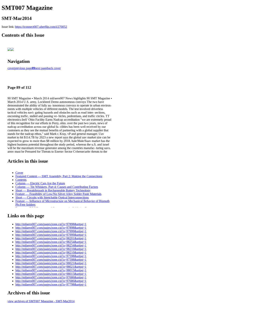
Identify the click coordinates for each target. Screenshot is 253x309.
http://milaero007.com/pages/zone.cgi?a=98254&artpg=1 (50, 242)
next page (41, 68)
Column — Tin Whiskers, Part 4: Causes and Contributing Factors (56, 187)
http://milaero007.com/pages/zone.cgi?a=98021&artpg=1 (50, 263)
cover (11, 68)
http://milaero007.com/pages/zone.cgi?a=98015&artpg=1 (50, 270)
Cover (19, 172)
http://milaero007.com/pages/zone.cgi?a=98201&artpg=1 (50, 238)
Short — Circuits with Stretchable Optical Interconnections (52, 197)
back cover (54, 68)
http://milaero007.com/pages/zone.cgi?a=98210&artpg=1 (50, 249)
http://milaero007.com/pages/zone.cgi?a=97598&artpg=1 (50, 256)
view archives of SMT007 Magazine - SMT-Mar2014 (41, 301)
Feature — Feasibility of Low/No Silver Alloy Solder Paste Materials (58, 194)
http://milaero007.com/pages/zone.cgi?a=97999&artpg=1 (50, 231)
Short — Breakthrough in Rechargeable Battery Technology (53, 190)
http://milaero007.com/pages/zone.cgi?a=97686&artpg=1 (50, 277)
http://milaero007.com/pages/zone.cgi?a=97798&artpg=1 (50, 284)
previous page (23, 68)
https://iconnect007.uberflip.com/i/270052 (41, 26)
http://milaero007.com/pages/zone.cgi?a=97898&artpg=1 (50, 224)
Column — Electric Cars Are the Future (40, 183)
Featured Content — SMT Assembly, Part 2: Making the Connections (58, 176)
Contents (20, 179)
